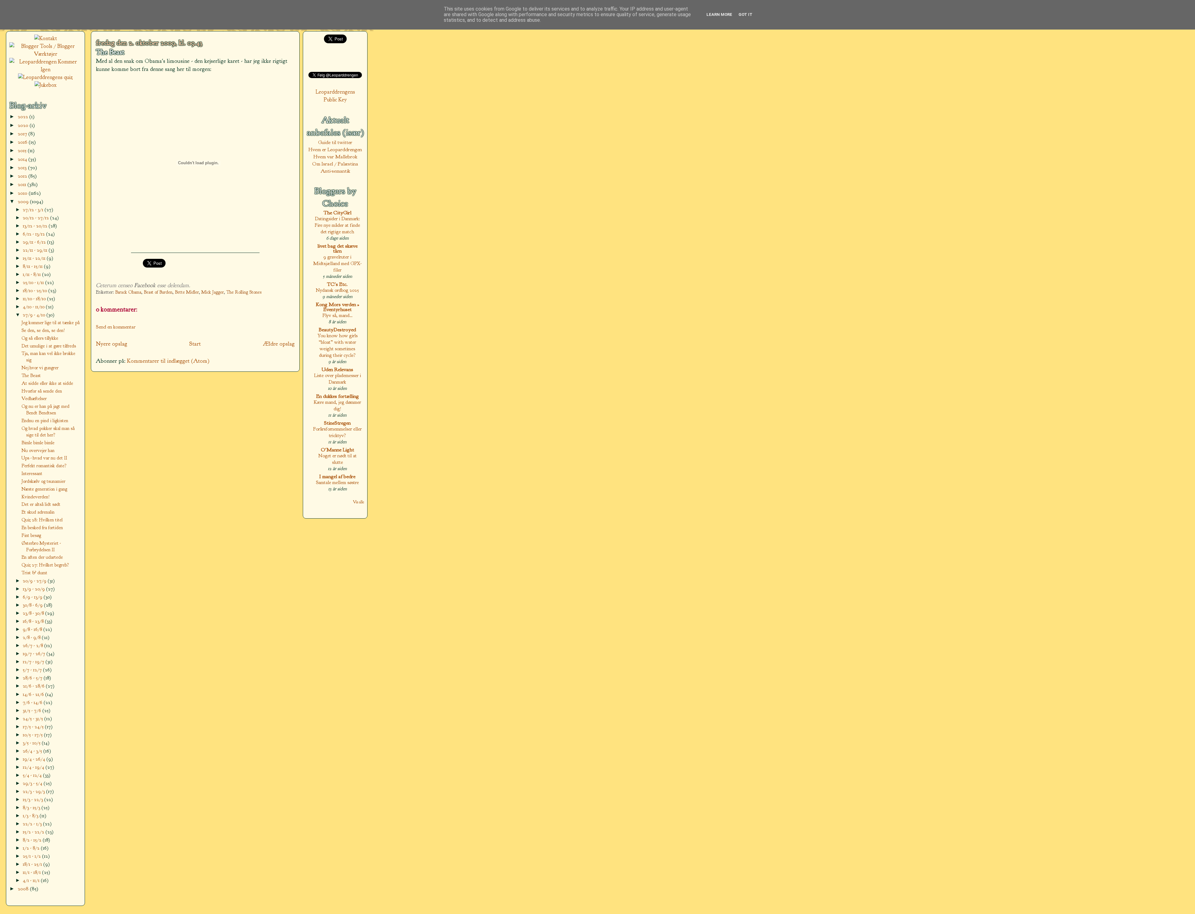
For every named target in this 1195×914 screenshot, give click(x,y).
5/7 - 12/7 (33, 669)
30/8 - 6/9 (33, 605)
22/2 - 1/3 (33, 823)
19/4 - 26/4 (34, 759)
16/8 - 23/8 (34, 621)
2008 (24, 888)
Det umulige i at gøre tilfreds (48, 346)
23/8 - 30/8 (34, 613)
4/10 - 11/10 (34, 306)
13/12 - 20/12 (36, 225)
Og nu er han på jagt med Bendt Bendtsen (45, 409)
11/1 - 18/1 (32, 872)
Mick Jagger (212, 292)
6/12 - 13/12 (34, 234)
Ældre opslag (279, 343)
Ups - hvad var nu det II (44, 458)
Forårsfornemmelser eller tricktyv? (337, 432)
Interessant (31, 473)
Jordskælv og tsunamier (43, 481)
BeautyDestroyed (337, 329)
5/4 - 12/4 (33, 775)
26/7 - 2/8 (33, 645)
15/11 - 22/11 (35, 258)
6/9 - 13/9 (33, 597)
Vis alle (358, 502)
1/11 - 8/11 (32, 274)
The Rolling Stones (243, 292)
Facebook (145, 285)
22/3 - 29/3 (34, 791)
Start (195, 343)
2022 (23, 116)
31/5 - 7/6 (32, 710)
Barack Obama (128, 292)
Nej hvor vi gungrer (40, 368)
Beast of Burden (158, 292)
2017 (23, 133)
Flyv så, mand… (337, 315)
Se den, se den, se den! (43, 330)
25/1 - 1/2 (32, 856)
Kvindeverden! (35, 497)
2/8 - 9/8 (32, 637)
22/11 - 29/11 (36, 250)
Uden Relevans (337, 369)
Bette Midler (187, 292)
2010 (23, 193)
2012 (23, 176)
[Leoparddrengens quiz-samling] (45, 77)
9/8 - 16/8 (33, 629)
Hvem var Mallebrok (335, 156)
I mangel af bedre (337, 476)
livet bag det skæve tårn (337, 248)
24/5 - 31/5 (33, 718)
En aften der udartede (42, 557)
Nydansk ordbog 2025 (337, 290)
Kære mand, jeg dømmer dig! (337, 405)
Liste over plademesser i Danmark (337, 378)
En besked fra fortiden (42, 528)
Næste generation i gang (44, 489)
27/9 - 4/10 (34, 314)
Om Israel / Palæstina (335, 164)
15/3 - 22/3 (33, 799)
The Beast (110, 52)
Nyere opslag (111, 343)
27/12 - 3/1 (34, 209)
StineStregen (337, 423)
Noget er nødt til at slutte (337, 458)
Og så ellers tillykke (39, 338)
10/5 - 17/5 (33, 734)
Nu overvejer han (37, 450)
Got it (745, 14)
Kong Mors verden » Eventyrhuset (337, 307)
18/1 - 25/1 (33, 864)
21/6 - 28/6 (34, 686)
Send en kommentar (116, 327)
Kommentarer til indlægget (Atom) (168, 361)
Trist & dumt (34, 573)
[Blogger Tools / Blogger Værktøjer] (45, 54)
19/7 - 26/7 (34, 653)
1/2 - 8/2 (32, 848)
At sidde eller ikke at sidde (47, 383)
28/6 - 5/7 (33, 677)
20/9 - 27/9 (35, 580)
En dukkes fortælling (337, 396)
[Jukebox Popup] (46, 85)
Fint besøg (31, 535)
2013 (23, 167)
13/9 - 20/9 (34, 588)
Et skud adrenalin (37, 512)
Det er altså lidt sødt (40, 504)
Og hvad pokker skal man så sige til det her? (48, 431)
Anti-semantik (335, 171)
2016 (23, 142)
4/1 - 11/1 (32, 880)
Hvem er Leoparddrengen (335, 149)
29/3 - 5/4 (33, 783)
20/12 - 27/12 (36, 217)
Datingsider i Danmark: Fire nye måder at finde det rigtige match (337, 225)
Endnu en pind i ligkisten (44, 420)
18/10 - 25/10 (35, 290)
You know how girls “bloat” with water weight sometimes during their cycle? (337, 345)
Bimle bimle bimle (37, 443)
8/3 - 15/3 (32, 807)
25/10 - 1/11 (34, 282)
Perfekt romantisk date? (44, 466)
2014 (23, 159)
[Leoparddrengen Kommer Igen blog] (45, 69)
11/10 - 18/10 (35, 298)
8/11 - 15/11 (33, 266)
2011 (22, 184)
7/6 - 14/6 (33, 702)
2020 (24, 125)
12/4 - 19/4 (34, 767)
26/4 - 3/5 (33, 751)
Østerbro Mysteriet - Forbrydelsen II (41, 546)
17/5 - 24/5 (34, 726)
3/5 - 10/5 (32, 742)
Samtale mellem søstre (337, 482)
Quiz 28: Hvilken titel (42, 520)
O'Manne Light (337, 449)
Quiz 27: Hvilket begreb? (45, 565)
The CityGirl (337, 212)
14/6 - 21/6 (34, 694)
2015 (23, 150)
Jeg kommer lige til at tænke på (50, 322)
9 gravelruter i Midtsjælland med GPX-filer (337, 263)
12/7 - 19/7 (34, 661)
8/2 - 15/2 (33, 840)
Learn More (719, 14)
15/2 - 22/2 (34, 831)
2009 (24, 201)
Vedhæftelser (34, 398)
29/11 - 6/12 (35, 242)
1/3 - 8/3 (31, 815)
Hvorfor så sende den (41, 391)
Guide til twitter (335, 142)
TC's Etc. (337, 284)
